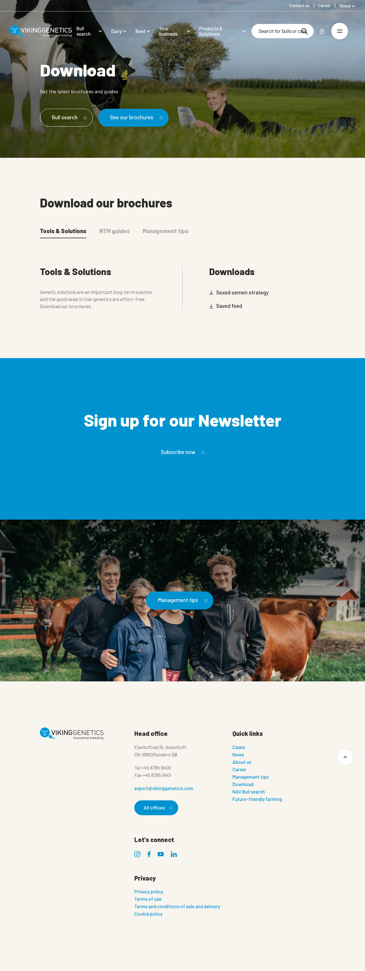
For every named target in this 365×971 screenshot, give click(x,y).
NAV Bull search (248, 791)
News (238, 754)
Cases (238, 747)
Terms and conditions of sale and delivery (177, 906)
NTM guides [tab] (114, 230)
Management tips (178, 600)
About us (241, 762)
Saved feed (228, 305)
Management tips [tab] (165, 230)
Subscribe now (178, 452)
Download (243, 784)
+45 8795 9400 (156, 767)
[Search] (304, 31)
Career (239, 769)
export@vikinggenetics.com (163, 788)
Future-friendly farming (257, 799)
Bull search (65, 117)
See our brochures (131, 117)
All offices (154, 807)
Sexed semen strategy (242, 292)
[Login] (322, 31)
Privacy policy (148, 891)
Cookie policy (148, 914)
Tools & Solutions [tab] (63, 230)
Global (344, 5)
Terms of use (147, 899)
